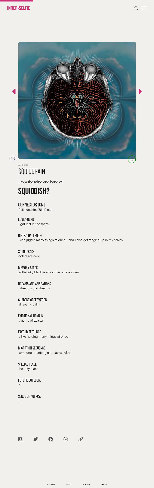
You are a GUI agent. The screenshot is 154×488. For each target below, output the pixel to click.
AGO (68, 484)
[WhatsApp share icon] (65, 440)
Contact (51, 484)
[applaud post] (132, 159)
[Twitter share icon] (35, 440)
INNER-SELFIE (18, 8)
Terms (104, 484)
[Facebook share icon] (50, 440)
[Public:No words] (140, 92)
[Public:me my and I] (14, 92)
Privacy (86, 484)
